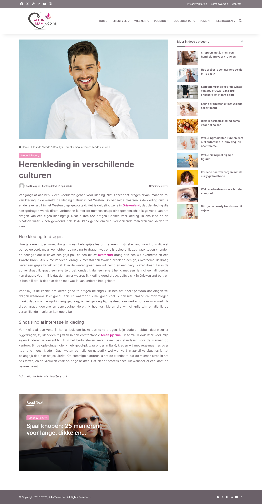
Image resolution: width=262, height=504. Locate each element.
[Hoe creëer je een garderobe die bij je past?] (187, 75)
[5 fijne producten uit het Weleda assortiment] (187, 109)
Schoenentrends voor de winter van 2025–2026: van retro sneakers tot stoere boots (221, 90)
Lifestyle (120, 20)
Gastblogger (33, 186)
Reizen (204, 20)
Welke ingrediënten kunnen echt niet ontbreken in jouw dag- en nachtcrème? (222, 142)
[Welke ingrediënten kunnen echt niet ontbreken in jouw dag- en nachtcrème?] (187, 143)
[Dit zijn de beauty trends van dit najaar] (187, 211)
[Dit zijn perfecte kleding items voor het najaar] (187, 126)
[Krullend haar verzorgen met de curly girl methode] (187, 177)
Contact (236, 3)
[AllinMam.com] (38, 21)
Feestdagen (224, 20)
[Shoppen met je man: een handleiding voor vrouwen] (187, 58)
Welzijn (140, 20)
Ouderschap (183, 20)
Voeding (160, 20)
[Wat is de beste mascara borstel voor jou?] (187, 194)
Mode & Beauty (52, 146)
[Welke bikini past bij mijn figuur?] (187, 160)
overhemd (105, 255)
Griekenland (131, 205)
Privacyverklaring (197, 3)
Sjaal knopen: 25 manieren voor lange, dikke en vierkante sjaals (62, 432)
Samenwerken (219, 3)
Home (103, 20)
